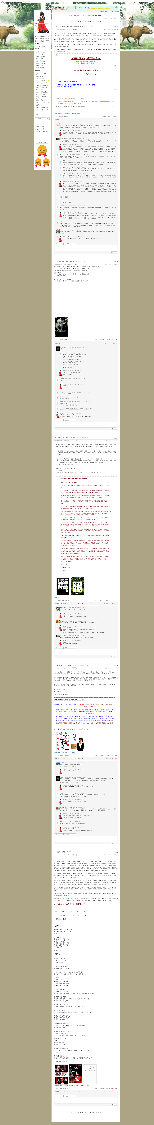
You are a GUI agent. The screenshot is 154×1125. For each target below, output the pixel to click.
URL (88, 124)
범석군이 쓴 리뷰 (41, 61)
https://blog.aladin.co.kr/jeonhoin (62, 8)
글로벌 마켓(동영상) (42, 109)
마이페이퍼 (37, 70)
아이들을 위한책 (41, 56)
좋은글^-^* (39, 78)
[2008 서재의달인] (46, 162)
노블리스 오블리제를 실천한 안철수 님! (67, 437)
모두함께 (39, 89)
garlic (61, 821)
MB (58, 113)
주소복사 (106, 119)
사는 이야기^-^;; (41, 73)
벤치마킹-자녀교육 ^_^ (42, 96)
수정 (81, 154)
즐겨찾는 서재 (142, 2)
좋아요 (104, 116)
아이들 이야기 (40, 75)
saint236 (62, 621)
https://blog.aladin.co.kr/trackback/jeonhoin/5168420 (72, 758)
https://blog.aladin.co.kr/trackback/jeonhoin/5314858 (72, 343)
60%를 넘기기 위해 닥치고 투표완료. (66, 665)
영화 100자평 (40, 67)
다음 (93, 21)
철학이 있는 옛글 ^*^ (42, 80)
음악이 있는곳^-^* (41, 87)
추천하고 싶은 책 (41, 53)
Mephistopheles (64, 124)
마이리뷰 (37, 48)
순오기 (61, 138)
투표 (69, 752)
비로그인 (62, 206)
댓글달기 (84, 124)
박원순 (58, 752)
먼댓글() (61, 116)
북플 (12, 2)
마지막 (98, 21)
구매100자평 (40, 65)
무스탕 (61, 347)
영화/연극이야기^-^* (42, 85)
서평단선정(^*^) (41, 91)
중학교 (66, 1085)
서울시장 (73, 752)
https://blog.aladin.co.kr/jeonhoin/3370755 (63, 29)
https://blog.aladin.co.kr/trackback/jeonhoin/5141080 (72, 1091)
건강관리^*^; (40, 100)
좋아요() (66, 116)
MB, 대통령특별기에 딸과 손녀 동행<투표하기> (69, 26)
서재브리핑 (123, 2)
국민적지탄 (69, 113)
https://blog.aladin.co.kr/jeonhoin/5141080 (63, 854)
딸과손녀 (79, 113)
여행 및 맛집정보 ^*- (42, 107)
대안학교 (76, 1085)
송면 (63, 1085)
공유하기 (109, 116)
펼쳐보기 (107, 18)
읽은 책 (39, 105)
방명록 (36, 114)
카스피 (61, 607)
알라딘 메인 (17, 2)
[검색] (48, 118)
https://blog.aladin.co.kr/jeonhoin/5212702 (63, 440)
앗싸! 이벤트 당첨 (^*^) (42, 99)
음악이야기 (40, 58)
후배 (88, 1085)
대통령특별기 (62, 113)
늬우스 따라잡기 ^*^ (88, 26)
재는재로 (62, 378)
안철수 (58, 597)
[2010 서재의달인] (42, 151)
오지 (61, 1085)
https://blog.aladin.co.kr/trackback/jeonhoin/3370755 (72, 119)
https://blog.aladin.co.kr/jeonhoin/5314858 (63, 264)
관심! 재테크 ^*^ (41, 94)
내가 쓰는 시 (40, 76)
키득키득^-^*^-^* (41, 82)
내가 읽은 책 (40, 51)
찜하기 (115, 116)
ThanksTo (115, 339)
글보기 (102, 11)
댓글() (116, 26)
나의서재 (117, 2)
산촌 (58, 1085)
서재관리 (130, 2)
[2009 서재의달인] (38, 162)
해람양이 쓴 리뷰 (41, 63)
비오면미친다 (63, 793)
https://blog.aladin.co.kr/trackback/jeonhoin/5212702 (72, 603)
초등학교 (71, 1085)
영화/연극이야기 (41, 60)
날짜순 (114, 18)
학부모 (85, 1085)
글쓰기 (136, 2)
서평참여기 (40, 54)
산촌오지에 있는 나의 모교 (63, 852)
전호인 (105, 29)
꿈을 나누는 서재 (59, 7)
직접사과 (74, 113)
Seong (61, 230)
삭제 (84, 154)
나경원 (62, 752)
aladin (45, 142)
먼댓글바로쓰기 (112, 119)
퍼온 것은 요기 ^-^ (41, 84)
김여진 (66, 752)
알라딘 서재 (6, 2)
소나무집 (62, 763)
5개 (111, 18)
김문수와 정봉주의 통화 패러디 (65, 261)
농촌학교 (81, 1085)
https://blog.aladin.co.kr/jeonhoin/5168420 (63, 668)
